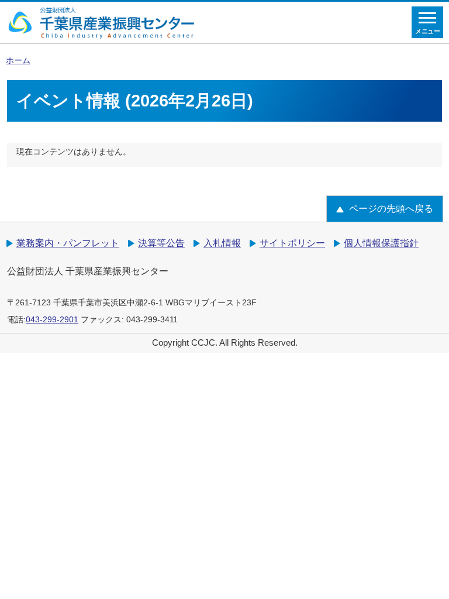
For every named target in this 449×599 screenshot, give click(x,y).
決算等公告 (161, 243)
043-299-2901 (52, 319)
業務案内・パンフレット (67, 243)
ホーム (18, 60)
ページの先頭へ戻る (391, 209)
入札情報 (222, 243)
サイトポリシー (292, 243)
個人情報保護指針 (381, 243)
